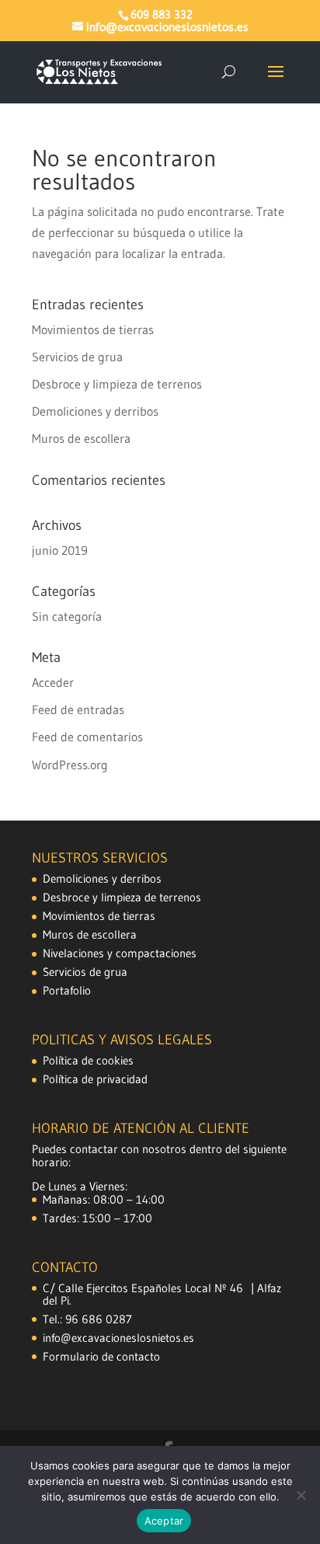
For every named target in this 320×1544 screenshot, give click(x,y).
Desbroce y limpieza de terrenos (117, 384)
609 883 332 (161, 15)
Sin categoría (67, 616)
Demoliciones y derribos (95, 411)
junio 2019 (60, 550)
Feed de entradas (78, 709)
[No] (300, 1495)
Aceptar (164, 1520)
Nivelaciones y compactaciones (120, 953)
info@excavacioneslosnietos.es (118, 1337)
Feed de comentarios (87, 736)
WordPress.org (70, 764)
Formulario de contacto (101, 1356)
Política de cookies (88, 1060)
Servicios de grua (77, 356)
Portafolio (67, 990)
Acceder (53, 682)
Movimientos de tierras (93, 329)
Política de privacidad (95, 1079)
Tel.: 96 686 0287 (87, 1319)
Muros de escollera (81, 438)
